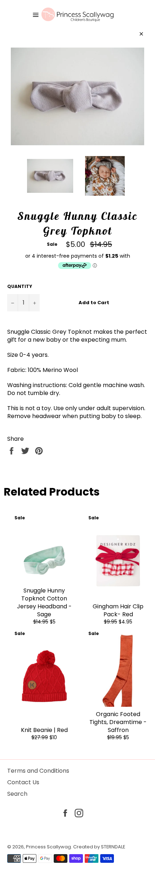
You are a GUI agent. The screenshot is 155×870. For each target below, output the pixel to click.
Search (17, 794)
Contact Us (23, 782)
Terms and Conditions (38, 771)
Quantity (19, 286)
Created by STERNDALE (99, 847)
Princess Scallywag (48, 847)
